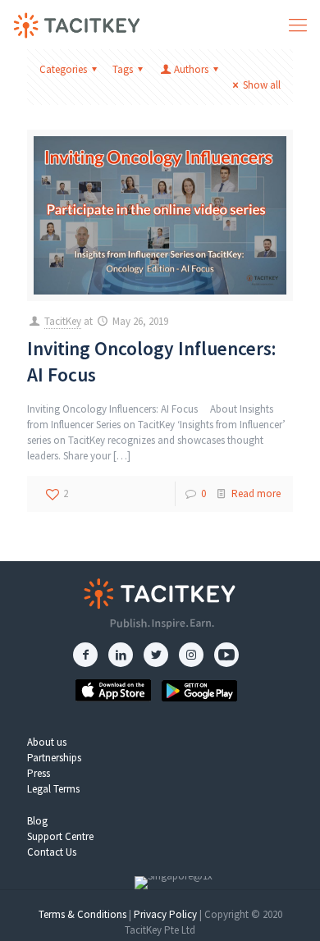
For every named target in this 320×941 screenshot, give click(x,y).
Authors (191, 69)
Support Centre (60, 836)
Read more (256, 493)
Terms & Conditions (82, 914)
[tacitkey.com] (76, 24)
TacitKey (62, 321)
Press (38, 773)
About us (46, 742)
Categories (63, 69)
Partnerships (54, 758)
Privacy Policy (165, 914)
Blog (37, 821)
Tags (122, 69)
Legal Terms (53, 789)
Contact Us (51, 852)
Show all (262, 85)
